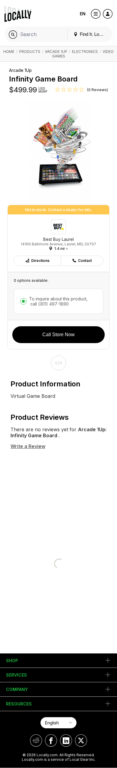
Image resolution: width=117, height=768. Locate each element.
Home (8, 51)
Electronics (85, 51)
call (49, 303)
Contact (85, 260)
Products (29, 51)
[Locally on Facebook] (51, 740)
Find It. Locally (93, 34)
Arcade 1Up (56, 51)
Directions (40, 260)
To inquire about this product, (58, 301)
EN (83, 13)
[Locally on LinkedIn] (66, 740)
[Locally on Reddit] (36, 740)
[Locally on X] (81, 740)
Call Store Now (58, 334)
